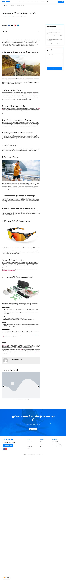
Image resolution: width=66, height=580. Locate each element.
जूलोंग (21, 349)
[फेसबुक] (4, 449)
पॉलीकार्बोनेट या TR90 (19, 212)
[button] (9, 25)
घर (4, 5)
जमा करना (54, 68)
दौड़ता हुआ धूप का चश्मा (5, 345)
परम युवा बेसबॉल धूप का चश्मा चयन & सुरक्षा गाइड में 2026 (55, 43)
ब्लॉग (6, 5)
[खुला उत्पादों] (24, 1)
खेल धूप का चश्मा (36, 352)
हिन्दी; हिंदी (7, 577)
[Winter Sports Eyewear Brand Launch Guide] (21, 385)
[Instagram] (6, 449)
